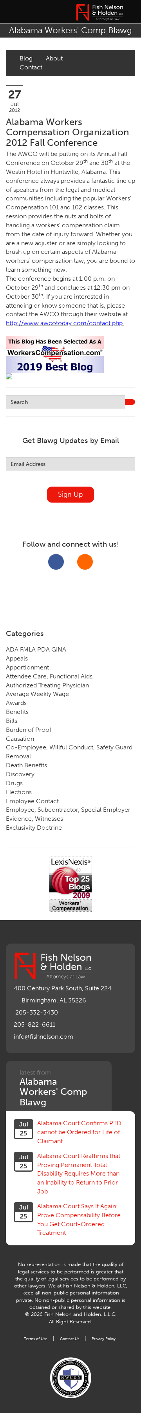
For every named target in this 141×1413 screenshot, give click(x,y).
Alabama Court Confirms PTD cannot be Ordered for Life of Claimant (79, 1132)
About (54, 58)
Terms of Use (35, 1338)
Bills (11, 720)
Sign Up (70, 494)
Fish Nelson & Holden (99, 12)
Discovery (20, 774)
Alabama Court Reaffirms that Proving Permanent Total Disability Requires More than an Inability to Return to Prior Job (78, 1173)
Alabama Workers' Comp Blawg (70, 30)
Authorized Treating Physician (47, 685)
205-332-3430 (36, 1012)
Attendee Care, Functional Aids (49, 676)
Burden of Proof (28, 729)
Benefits (17, 711)
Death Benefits (26, 765)
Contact (31, 67)
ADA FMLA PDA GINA (36, 649)
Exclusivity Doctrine (34, 827)
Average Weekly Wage (37, 694)
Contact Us (69, 1338)
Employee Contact (32, 801)
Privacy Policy (104, 1338)
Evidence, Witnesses (34, 818)
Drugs (14, 783)
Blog (26, 58)
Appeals (17, 658)
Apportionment (27, 667)
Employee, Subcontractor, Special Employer (68, 809)
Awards (16, 702)
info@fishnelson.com (43, 1036)
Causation (20, 738)
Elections (19, 792)
